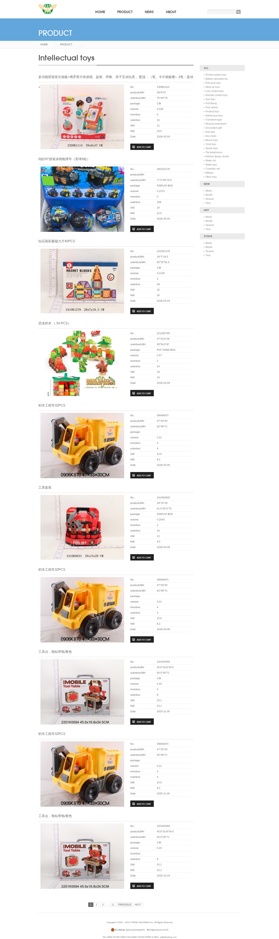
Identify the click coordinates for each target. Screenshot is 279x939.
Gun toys (210, 99)
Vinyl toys (210, 144)
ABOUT (171, 12)
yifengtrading (47, 9)
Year (208, 203)
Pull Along (211, 103)
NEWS (149, 12)
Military (209, 172)
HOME (100, 12)
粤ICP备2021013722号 (158, 930)
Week (208, 190)
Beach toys (211, 140)
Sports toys (211, 148)
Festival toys (212, 111)
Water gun (211, 164)
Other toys (211, 176)
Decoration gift (213, 127)
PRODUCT (125, 12)
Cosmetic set (212, 168)
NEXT (138, 904)
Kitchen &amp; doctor (217, 156)
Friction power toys (215, 74)
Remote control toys (216, 95)
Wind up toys (212, 87)
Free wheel (211, 107)
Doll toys (210, 132)
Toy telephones (213, 152)
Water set (210, 160)
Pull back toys (213, 83)
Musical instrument (215, 123)
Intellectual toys (214, 115)
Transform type (213, 119)
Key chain (211, 136)
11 (113, 904)
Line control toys (214, 91)
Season (209, 199)
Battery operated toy (216, 78)
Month (208, 194)
